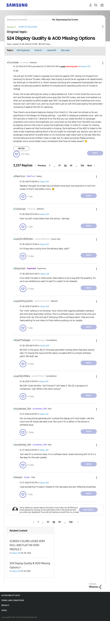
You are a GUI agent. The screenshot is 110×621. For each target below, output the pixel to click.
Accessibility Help (10, 595)
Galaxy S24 (85, 66)
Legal (4, 610)
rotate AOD (51, 50)
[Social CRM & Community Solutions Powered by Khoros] (95, 586)
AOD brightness (23, 50)
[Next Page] (77, 522)
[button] (98, 63)
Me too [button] (21, 148)
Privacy (5, 605)
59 (71, 165)
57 (59, 165)
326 (82, 165)
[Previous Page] (33, 522)
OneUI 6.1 (38, 50)
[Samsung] (16, 5)
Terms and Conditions (12, 600)
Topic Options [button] (98, 27)
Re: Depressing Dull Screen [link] (65, 19)
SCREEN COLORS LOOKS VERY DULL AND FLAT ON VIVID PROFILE (27, 545)
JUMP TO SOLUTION (27, 27)
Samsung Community (17, 19)
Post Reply (88, 510)
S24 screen (65, 50)
